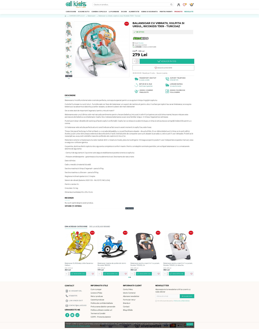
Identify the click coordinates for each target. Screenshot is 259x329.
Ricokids (141, 43)
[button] (68, 22)
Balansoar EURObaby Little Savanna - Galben (79, 264)
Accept (189, 324)
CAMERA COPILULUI (77, 16)
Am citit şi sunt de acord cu (173, 301)
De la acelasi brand (99, 226)
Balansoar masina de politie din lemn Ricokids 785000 (112, 264)
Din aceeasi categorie (76, 226)
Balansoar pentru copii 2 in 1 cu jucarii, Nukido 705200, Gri (145, 264)
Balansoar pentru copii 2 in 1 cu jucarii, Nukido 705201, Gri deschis (178, 264)
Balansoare (91, 16)
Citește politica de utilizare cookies (78, 326)
